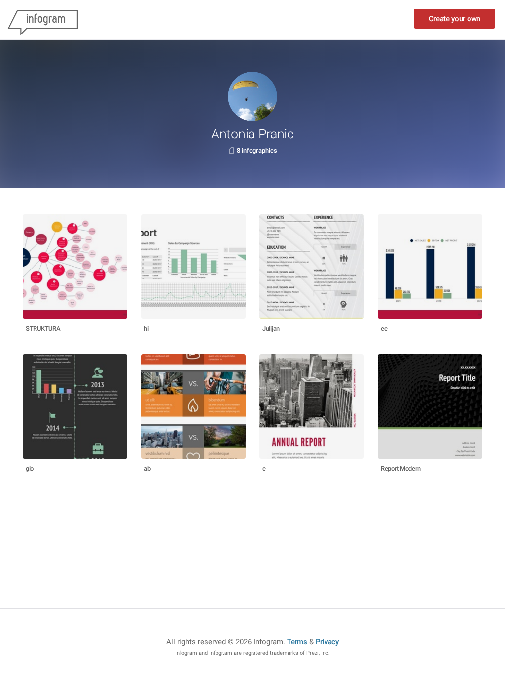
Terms (297, 642)
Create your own (454, 18)
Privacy (327, 642)
